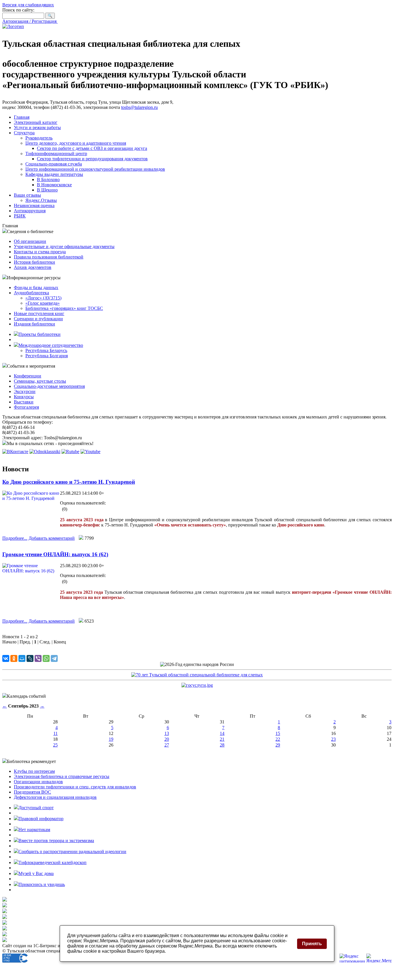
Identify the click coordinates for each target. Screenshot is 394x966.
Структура (24, 132)
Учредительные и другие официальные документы (64, 246)
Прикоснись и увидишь (41, 884)
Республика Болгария (46, 355)
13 (166, 733)
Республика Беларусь (46, 350)
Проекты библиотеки (39, 334)
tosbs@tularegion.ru (139, 107)
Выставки (23, 401)
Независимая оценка (34, 205)
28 (222, 744)
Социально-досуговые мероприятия (49, 386)
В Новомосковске (54, 184)
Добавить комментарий (52, 538)
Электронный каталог (35, 122)
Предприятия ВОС (32, 792)
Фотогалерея (26, 407)
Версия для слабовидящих (28, 4)
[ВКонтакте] (5, 658)
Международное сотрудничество (50, 345)
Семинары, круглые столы (40, 381)
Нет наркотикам (34, 829)
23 (333, 739)
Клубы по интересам (34, 771)
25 (55, 744)
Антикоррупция (30, 210)
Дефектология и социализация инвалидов (55, 797)
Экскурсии (24, 391)
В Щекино (47, 189)
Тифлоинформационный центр (56, 153)
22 (277, 739)
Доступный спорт (36, 807)
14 (222, 733)
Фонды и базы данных (36, 287)
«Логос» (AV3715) (43, 297)
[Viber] (38, 658)
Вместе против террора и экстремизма (56, 840)
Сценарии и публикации (38, 318)
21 (222, 739)
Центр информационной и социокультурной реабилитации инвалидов (95, 169)
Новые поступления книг (39, 313)
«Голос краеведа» (42, 303)
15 (277, 733)
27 (166, 744)
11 (55, 733)
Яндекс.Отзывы (41, 200)
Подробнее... (14, 538)
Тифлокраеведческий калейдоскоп (52, 862)
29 (277, 744)
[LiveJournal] (30, 658)
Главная (21, 117)
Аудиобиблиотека (31, 292)
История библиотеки (34, 262)
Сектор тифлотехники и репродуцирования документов (92, 158)
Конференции (27, 375)
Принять (312, 943)
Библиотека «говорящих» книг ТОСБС (64, 308)
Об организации (30, 241)
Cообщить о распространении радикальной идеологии (72, 851)
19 (111, 739)
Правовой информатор (40, 818)
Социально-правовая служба (53, 163)
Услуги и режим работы (37, 127)
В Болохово (48, 179)
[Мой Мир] (21, 658)
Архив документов (32, 267)
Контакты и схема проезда (40, 251)
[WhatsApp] (46, 658)
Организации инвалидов (38, 781)
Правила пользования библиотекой (48, 256)
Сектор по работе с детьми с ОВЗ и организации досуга (92, 148)
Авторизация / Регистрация (30, 21)
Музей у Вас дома (36, 873)
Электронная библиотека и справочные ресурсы (61, 776)
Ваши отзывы (27, 195)
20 (166, 739)
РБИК (20, 215)
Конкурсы (24, 396)
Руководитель (38, 137)
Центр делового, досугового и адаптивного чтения (75, 143)
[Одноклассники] (13, 658)
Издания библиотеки (34, 323)
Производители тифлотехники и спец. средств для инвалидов (75, 786)
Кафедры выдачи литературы (54, 174)
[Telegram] (54, 658)
